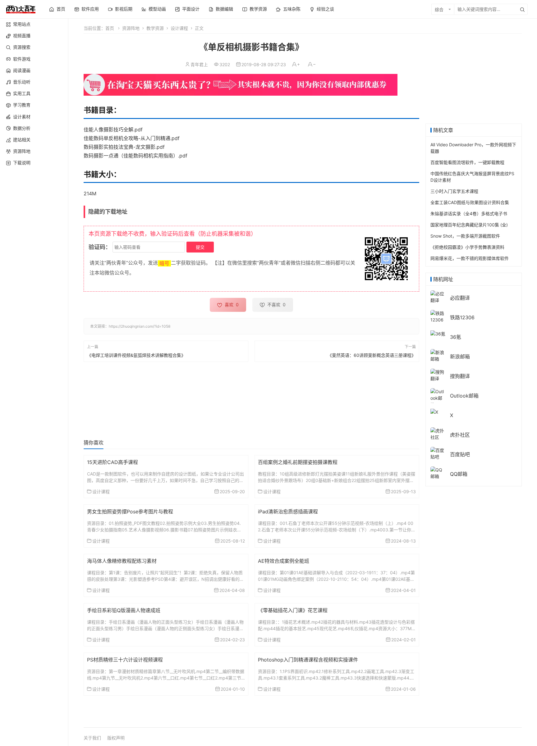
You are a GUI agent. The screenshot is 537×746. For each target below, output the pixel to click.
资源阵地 (21, 151)
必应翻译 (460, 298)
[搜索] (522, 9)
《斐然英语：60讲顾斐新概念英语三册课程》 (372, 355)
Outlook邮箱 (464, 396)
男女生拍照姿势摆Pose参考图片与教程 (130, 511)
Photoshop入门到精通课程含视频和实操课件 (308, 660)
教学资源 (155, 28)
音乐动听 (21, 81)
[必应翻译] (437, 296)
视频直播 (21, 35)
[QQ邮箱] (437, 472)
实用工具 (21, 93)
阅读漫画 (21, 70)
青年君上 (199, 64)
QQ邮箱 (458, 474)
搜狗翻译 (460, 376)
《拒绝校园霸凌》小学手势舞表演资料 (467, 247)
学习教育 (21, 104)
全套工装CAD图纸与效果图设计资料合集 (469, 202)
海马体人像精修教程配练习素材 (122, 561)
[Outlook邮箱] (437, 397)
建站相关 (21, 139)
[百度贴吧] (437, 453)
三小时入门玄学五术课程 (454, 191)
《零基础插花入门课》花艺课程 (293, 610)
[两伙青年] (20, 8)
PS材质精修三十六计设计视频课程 (125, 660)
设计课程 (179, 28)
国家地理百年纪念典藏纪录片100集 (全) (469, 224)
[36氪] (437, 333)
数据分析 (21, 128)
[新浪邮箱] (437, 355)
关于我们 (92, 737)
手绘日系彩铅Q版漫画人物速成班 (123, 610)
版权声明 (116, 737)
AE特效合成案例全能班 (283, 561)
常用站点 (21, 24)
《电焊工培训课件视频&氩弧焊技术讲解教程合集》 (136, 355)
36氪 (455, 337)
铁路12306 (462, 317)
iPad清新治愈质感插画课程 (288, 511)
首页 (109, 28)
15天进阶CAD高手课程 (112, 462)
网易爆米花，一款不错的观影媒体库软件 (469, 258)
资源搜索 (21, 47)
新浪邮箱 (460, 356)
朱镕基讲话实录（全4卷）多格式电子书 (468, 213)
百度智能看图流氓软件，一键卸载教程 (467, 162)
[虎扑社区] (437, 433)
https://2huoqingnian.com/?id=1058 (139, 326)
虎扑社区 (460, 435)
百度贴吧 (460, 454)
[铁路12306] (437, 316)
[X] (434, 411)
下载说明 (21, 162)
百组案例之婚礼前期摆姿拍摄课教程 (297, 462)
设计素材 (21, 116)
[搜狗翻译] (437, 374)
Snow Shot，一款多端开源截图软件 (465, 236)
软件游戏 (21, 58)
